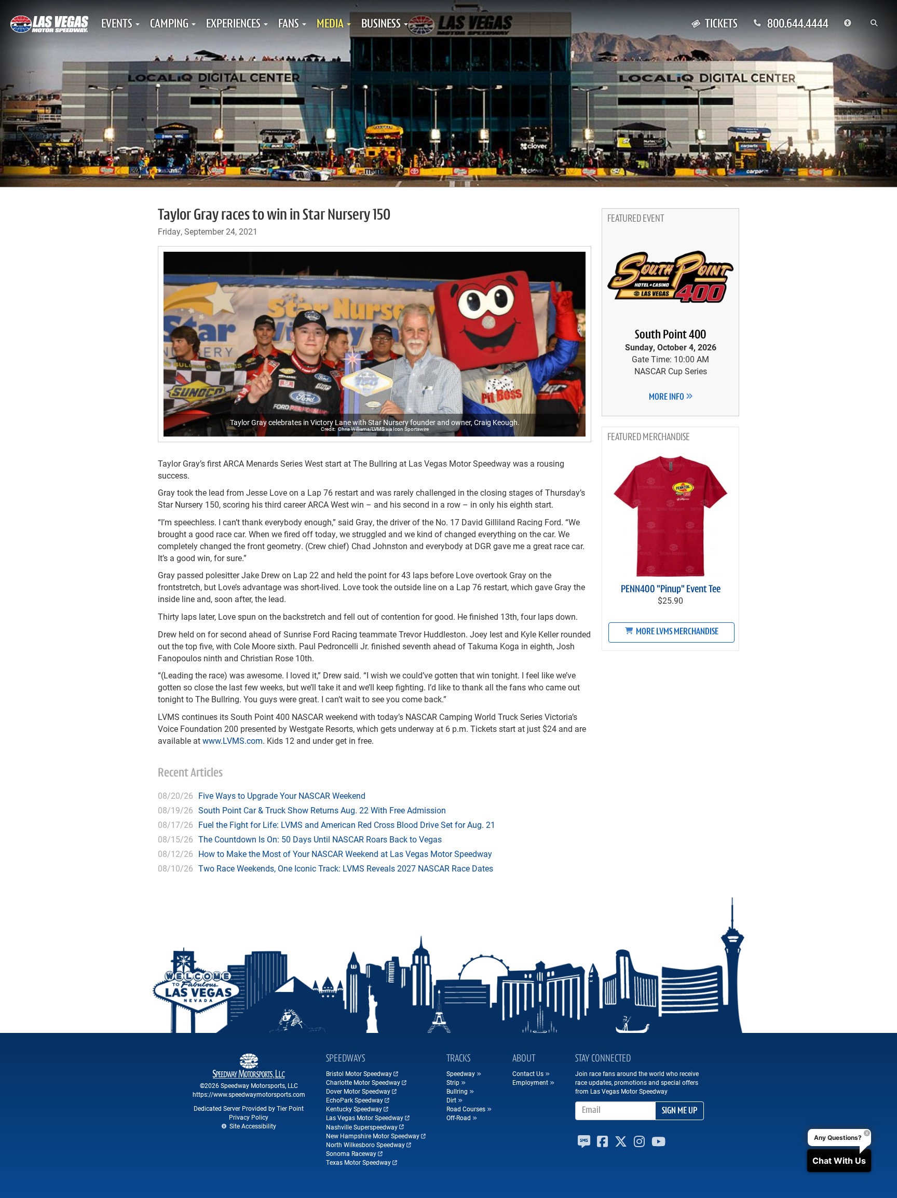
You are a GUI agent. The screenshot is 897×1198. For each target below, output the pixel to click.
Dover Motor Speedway (358, 1091)
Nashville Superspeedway (362, 1127)
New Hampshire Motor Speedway (372, 1136)
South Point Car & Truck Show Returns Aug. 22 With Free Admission (322, 810)
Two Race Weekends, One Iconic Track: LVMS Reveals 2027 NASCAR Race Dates (345, 868)
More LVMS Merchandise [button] (676, 632)
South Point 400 (670, 335)
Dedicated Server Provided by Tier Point (249, 1108)
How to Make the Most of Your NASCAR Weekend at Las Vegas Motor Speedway (345, 853)
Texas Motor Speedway (358, 1162)
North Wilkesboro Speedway (365, 1144)
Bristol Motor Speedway (359, 1073)
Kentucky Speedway (354, 1109)
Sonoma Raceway (351, 1153)
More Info (667, 397)
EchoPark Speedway (354, 1100)
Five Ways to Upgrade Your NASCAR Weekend (281, 795)
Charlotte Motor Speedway (363, 1082)
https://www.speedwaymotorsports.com (249, 1094)
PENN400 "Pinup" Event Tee (671, 589)
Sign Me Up (679, 1111)
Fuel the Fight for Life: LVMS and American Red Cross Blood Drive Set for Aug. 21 (346, 824)
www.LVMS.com (232, 740)
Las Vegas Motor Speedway (364, 1117)
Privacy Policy (248, 1117)
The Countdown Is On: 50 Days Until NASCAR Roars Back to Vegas (320, 839)
